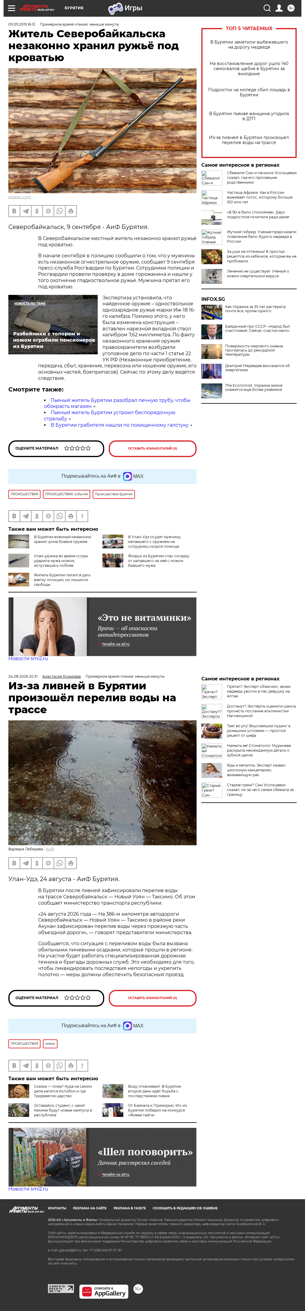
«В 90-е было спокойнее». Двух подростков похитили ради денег (258, 214)
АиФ (50, 849)
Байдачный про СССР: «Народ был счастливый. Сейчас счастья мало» (257, 328)
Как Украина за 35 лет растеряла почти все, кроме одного (255, 309)
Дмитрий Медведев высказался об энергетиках (257, 368)
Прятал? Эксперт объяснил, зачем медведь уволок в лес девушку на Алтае (258, 691)
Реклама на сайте (90, 1208)
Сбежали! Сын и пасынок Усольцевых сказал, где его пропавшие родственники (262, 178)
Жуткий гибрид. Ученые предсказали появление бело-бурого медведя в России (261, 237)
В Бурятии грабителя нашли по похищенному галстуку (120, 425)
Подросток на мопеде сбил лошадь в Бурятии (249, 92)
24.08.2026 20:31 (23, 676)
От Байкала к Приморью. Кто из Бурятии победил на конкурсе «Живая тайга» (157, 1110)
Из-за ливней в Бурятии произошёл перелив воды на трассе (249, 140)
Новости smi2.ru (28, 658)
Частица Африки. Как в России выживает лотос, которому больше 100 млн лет (259, 197)
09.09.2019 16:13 (21, 24)
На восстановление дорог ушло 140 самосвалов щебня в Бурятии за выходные (249, 68)
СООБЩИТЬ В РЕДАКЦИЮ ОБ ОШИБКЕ (185, 1208)
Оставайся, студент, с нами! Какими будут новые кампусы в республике (63, 1110)
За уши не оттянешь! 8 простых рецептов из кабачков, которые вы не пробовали (261, 256)
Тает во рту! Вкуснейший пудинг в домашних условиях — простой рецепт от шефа (258, 731)
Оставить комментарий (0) (152, 449)
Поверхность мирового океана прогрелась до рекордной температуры (254, 350)
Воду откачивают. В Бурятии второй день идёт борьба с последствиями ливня (154, 1091)
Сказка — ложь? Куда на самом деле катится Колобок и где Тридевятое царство (63, 1091)
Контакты (57, 1208)
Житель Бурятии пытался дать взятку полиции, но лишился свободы (62, 580)
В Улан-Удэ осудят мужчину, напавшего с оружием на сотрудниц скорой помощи (154, 542)
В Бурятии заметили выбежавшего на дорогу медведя (249, 45)
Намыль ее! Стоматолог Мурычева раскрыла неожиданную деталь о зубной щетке (259, 750)
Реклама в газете (129, 1208)
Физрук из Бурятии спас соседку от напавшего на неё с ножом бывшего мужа (158, 561)
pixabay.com (19, 197)
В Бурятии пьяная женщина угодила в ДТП (249, 116)
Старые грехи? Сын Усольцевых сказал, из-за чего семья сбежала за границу (260, 790)
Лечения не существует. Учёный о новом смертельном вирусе (258, 273)
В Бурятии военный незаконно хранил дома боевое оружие (62, 539)
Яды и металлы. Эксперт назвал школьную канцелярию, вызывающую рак (256, 770)
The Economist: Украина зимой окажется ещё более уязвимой (253, 387)
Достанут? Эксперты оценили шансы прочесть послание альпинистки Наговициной (261, 711)
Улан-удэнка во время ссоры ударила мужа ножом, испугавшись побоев (61, 561)
